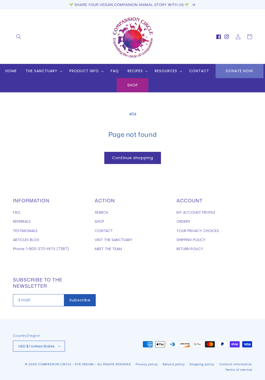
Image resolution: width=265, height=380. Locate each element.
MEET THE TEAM (108, 248)
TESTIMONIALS (25, 230)
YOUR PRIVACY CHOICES (197, 230)
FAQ (16, 212)
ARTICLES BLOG (26, 239)
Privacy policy (147, 364)
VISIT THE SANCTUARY (113, 239)
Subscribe (80, 300)
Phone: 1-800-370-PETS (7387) (41, 248)
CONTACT (104, 230)
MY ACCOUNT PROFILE (195, 212)
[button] (18, 36)
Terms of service (238, 370)
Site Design (84, 364)
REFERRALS (22, 221)
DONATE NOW (239, 70)
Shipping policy (201, 364)
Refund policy (174, 364)
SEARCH (101, 212)
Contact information (235, 364)
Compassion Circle (54, 364)
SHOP (132, 85)
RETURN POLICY (189, 248)
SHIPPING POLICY (190, 239)
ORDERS (183, 221)
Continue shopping (132, 157)
